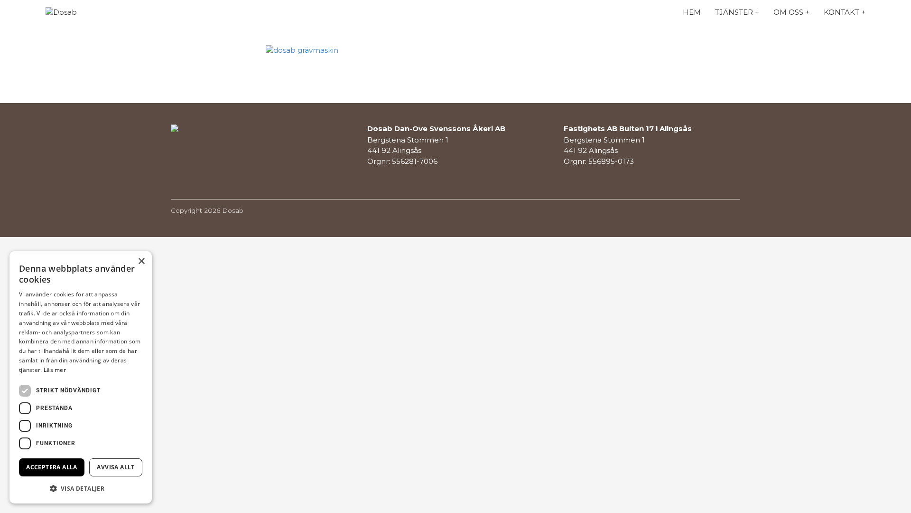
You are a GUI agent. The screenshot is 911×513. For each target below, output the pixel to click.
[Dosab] (88, 12)
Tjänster (734, 12)
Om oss (788, 12)
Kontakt (841, 12)
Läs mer (55, 370)
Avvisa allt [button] (115, 467)
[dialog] (80, 377)
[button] (80, 488)
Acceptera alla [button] (51, 467)
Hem (692, 12)
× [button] (141, 261)
